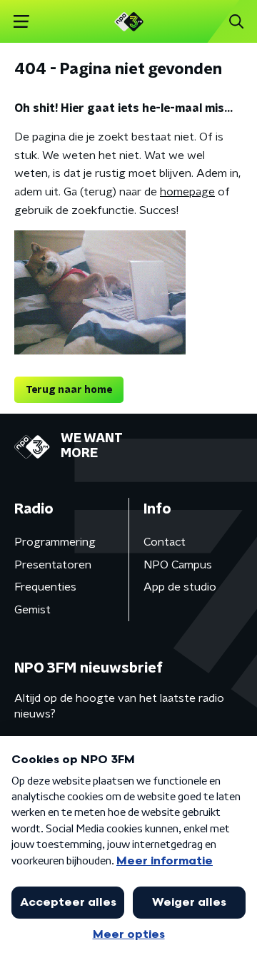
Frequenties (45, 587)
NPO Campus (177, 565)
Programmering (55, 542)
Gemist (32, 610)
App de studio (179, 587)
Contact (164, 542)
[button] (21, 22)
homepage (187, 192)
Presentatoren (52, 565)
